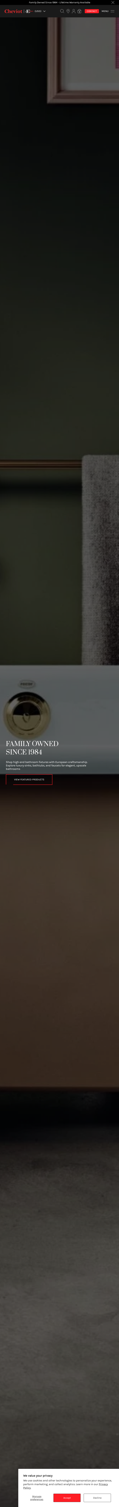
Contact (92, 11)
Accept (67, 1497)
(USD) (38, 11)
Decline (97, 1497)
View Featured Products (29, 779)
